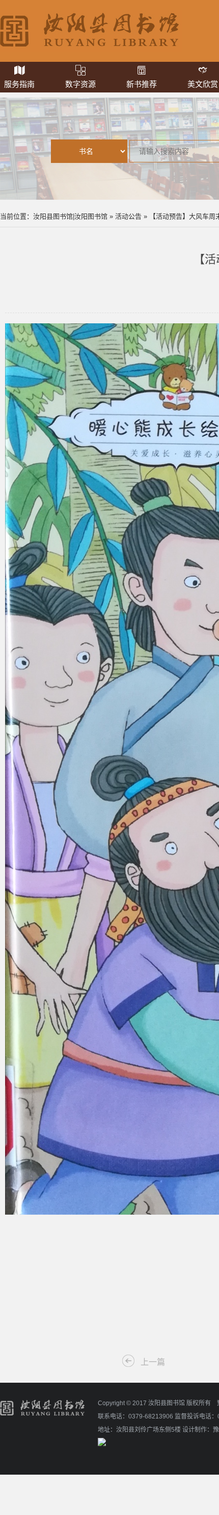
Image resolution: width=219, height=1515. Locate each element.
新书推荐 (141, 84)
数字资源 (80, 84)
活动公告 (128, 216)
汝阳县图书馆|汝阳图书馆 (70, 216)
